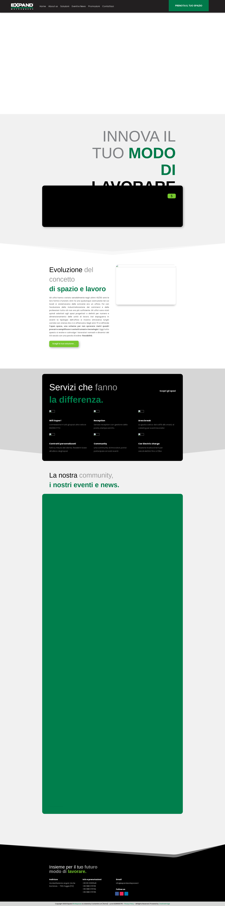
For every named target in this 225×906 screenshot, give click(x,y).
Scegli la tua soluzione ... (63, 343)
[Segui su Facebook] (117, 894)
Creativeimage (164, 904)
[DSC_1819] (146, 266)
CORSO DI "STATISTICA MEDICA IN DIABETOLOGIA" (76, 572)
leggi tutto (54, 513)
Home (43, 6)
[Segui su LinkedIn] (126, 894)
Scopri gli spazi (168, 390)
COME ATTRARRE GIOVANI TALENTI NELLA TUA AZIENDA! (78, 531)
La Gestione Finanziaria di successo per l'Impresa (76, 552)
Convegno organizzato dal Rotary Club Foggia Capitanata (81, 691)
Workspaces (77, 904)
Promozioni (94, 6)
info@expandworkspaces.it (127, 883)
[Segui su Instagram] (122, 894)
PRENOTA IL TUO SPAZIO (188, 5)
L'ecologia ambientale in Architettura (70, 642)
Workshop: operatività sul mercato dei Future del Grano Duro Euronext (87, 507)
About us (53, 6)
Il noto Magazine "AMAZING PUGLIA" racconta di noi (77, 666)
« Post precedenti (55, 806)
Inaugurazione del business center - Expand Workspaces (80, 788)
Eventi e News (79, 6)
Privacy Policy (129, 904)
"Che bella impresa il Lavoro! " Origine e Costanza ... (77, 617)
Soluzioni (64, 6)
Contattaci (108, 6)
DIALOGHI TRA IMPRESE (62, 593)
